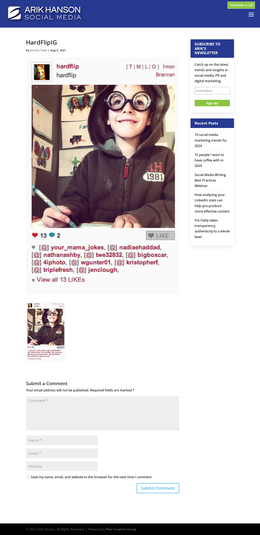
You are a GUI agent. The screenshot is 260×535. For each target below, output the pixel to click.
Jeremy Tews (38, 50)
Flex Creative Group (121, 529)
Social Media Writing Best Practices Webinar (210, 180)
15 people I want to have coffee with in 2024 (209, 160)
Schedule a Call (241, 5)
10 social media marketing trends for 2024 (211, 140)
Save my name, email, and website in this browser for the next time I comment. (91, 477)
